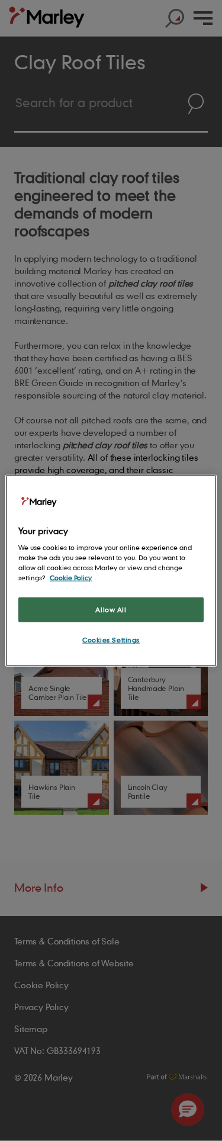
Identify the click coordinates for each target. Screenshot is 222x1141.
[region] (110, 570)
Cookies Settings (111, 639)
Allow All (110, 609)
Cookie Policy (71, 577)
